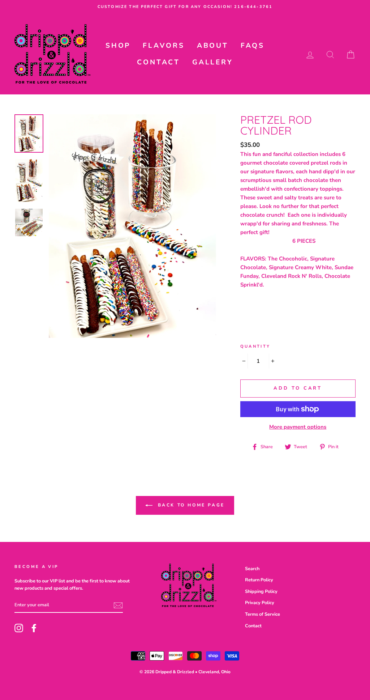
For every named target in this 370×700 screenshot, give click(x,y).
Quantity (255, 346)
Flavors (164, 45)
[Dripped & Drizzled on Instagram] (18, 628)
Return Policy (259, 580)
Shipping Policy (261, 591)
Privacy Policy (259, 602)
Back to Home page (190, 505)
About (212, 45)
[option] (185, 7)
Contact (158, 62)
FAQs (252, 45)
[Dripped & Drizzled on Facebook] (34, 628)
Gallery (212, 62)
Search (252, 568)
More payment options (297, 426)
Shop (118, 45)
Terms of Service (262, 614)
